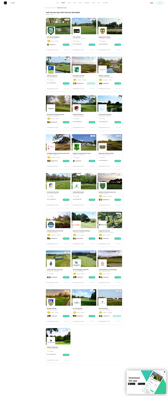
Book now (66, 44)
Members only (91, 83)
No (68, 49)
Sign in (151, 3)
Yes (65, 49)
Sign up (160, 3)
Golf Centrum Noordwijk (50, 7)
